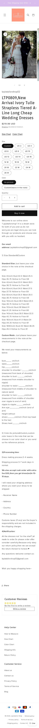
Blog (6, 692)
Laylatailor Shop (16, 716)
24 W (28, 167)
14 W (6, 162)
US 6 (6, 151)
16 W (17, 162)
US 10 (27, 151)
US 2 (19, 146)
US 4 (30, 146)
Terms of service (27, 719)
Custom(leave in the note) (16, 188)
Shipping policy (12, 723)
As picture (9, 182)
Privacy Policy (10, 681)
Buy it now (20, 213)
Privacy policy (14, 719)
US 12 (6, 157)
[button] (4, 15)
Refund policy (29, 716)
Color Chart (17, 134)
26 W (6, 173)
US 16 (29, 157)
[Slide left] (14, 85)
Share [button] (6, 585)
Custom (7, 146)
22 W (17, 167)
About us (8, 670)
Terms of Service (11, 686)
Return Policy (10, 655)
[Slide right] (24, 85)
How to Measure (11, 634)
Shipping (5, 127)
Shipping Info (10, 650)
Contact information (27, 723)
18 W (27, 162)
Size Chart (6, 134)
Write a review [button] (19, 609)
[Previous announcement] (4, 3)
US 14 (17, 157)
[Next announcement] (34, 3)
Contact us (9, 676)
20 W (6, 167)
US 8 (17, 151)
